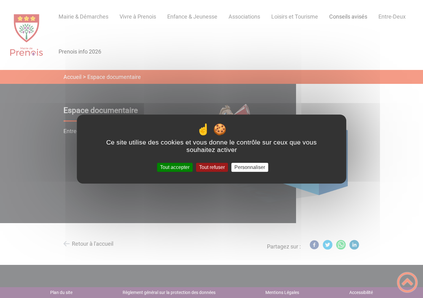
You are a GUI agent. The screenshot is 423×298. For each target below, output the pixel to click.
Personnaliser (249, 167)
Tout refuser (212, 167)
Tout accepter (175, 167)
